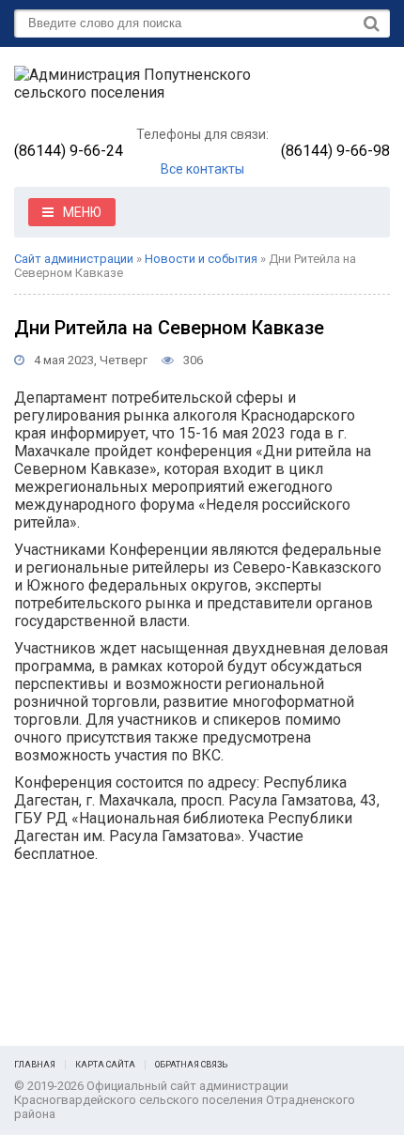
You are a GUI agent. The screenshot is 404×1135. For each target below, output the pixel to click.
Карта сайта (105, 1064)
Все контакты (202, 168)
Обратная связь (191, 1064)
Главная (34, 1064)
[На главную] (155, 91)
